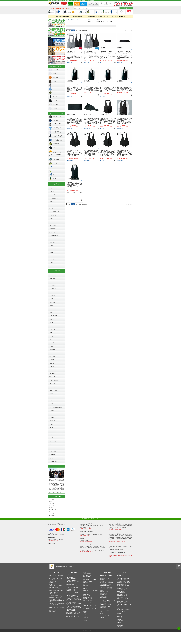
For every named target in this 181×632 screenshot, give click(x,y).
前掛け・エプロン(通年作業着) (72, 616)
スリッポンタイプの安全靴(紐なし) (107, 582)
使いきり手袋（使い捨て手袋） (123, 585)
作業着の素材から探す (87, 594)
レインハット (86, 614)
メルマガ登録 (120, 620)
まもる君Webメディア (121, 625)
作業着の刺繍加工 (70, 574)
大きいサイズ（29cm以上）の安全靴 (107, 600)
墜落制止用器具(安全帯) (56, 596)
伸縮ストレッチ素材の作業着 (72, 592)
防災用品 (107, 615)
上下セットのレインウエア (88, 604)
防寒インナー (86, 588)
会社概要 (119, 613)
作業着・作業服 (73, 572)
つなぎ (84, 612)
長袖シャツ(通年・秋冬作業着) (72, 598)
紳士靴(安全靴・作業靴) (105, 585)
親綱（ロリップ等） (53, 606)
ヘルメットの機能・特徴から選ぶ (56, 590)
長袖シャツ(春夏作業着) (71, 578)
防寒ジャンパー (86, 582)
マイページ (119, 617)
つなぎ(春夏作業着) (70, 584)
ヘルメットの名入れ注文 (54, 592)
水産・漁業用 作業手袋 (121, 589)
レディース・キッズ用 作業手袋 (123, 600)
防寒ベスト (85, 585)
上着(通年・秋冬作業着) (71, 595)
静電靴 (101, 590)
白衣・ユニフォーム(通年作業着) (73, 615)
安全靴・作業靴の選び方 (105, 606)
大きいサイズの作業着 (87, 597)
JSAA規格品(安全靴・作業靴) (106, 588)
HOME (67, 19)
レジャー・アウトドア (87, 616)
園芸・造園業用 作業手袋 (122, 588)
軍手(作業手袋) (120, 575)
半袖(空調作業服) (86, 576)
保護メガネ (102, 611)
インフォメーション (124, 611)
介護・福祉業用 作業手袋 (122, 597)
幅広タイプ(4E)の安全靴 (105, 599)
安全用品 (107, 610)
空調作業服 (85, 572)
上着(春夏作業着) (69, 577)
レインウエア (90, 602)
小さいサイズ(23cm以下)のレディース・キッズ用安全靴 (107, 602)
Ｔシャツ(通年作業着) (70, 609)
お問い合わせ (120, 626)
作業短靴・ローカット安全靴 (106, 575)
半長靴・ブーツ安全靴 (104, 578)
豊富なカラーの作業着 (70, 590)
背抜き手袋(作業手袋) (121, 584)
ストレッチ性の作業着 (87, 600)
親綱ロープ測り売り (53, 611)
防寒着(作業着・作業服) (87, 581)
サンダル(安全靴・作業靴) (105, 584)
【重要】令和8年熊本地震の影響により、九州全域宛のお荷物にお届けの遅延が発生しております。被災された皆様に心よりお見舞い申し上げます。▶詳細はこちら (90, 16)
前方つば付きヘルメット (54, 577)
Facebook (119, 615)
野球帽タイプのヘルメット (54, 579)
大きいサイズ (86, 620)
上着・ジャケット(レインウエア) (89, 605)
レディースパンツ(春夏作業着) (72, 587)
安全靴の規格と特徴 (104, 607)
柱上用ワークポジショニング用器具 (56, 603)
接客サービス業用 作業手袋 (122, 598)
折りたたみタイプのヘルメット (55, 585)
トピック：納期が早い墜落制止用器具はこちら (60, 8)
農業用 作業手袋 (120, 591)
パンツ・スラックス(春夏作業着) (73, 583)
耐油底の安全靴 (103, 596)
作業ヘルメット (56, 572)
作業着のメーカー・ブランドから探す (90, 591)
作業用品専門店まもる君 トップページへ (65, 566)
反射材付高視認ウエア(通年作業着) (73, 612)
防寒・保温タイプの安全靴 (105, 604)
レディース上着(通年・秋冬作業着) (73, 606)
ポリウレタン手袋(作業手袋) (123, 581)
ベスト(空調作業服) (87, 573)
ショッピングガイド (121, 622)
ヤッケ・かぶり (86, 607)
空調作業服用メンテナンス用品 (89, 579)
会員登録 (119, 619)
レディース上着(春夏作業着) (72, 585)
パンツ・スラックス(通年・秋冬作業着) (73, 600)
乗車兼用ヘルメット (53, 584)
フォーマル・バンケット (86, 19)
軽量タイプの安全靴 (104, 597)
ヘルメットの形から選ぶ (54, 587)
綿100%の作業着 (86, 595)
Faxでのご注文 (120, 624)
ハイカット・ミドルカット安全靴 (107, 577)
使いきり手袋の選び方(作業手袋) (123, 609)
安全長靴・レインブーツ (105, 581)
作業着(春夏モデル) (70, 576)
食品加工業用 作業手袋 (121, 592)
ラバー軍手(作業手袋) (121, 577)
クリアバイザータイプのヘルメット (56, 575)
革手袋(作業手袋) (120, 574)
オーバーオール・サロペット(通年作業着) (73, 604)
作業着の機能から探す (87, 592)
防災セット (102, 617)
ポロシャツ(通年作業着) (71, 610)
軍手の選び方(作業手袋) (122, 602)
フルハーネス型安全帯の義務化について (56, 601)
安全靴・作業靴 (107, 572)
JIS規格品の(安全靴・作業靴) (106, 587)
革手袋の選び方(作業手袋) (122, 601)
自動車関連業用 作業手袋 (122, 595)
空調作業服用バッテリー (88, 577)
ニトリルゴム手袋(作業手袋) (123, 578)
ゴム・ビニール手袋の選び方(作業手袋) (124, 605)
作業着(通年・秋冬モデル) (71, 594)
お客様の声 (119, 616)
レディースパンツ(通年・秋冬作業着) (73, 607)
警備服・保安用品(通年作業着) (72, 613)
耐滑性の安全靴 (103, 594)
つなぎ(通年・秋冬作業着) (71, 602)
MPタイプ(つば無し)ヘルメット (55, 578)
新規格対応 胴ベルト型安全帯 (55, 599)
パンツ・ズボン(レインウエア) (89, 608)
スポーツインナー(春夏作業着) (72, 581)
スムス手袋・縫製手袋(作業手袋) (123, 582)
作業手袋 (124, 572)
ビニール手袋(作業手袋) (122, 579)
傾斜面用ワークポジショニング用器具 (56, 608)
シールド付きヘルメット (54, 574)
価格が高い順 (85, 30)
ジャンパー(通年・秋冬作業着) (72, 596)
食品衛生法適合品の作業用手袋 (123, 587)
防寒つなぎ (85, 586)
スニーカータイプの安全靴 (105, 574)
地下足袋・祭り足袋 (104, 579)
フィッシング (86, 617)
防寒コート (85, 584)
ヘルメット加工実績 (53, 593)
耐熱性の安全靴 (103, 593)
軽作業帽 (51, 582)
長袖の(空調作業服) (87, 575)
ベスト (94, 19)
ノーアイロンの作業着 (70, 589)
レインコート (86, 609)
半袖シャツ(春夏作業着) (71, 580)
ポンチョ (85, 611)
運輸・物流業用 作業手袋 (122, 594)
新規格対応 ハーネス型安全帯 (55, 597)
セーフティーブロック (53, 604)
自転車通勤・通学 (86, 619)
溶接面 (101, 613)
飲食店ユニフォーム (75, 19)
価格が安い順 (78, 30)
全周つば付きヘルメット (54, 581)
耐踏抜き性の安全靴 (104, 591)
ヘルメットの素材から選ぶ (54, 588)
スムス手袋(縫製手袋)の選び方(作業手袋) (124, 607)
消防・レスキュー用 (53, 610)
